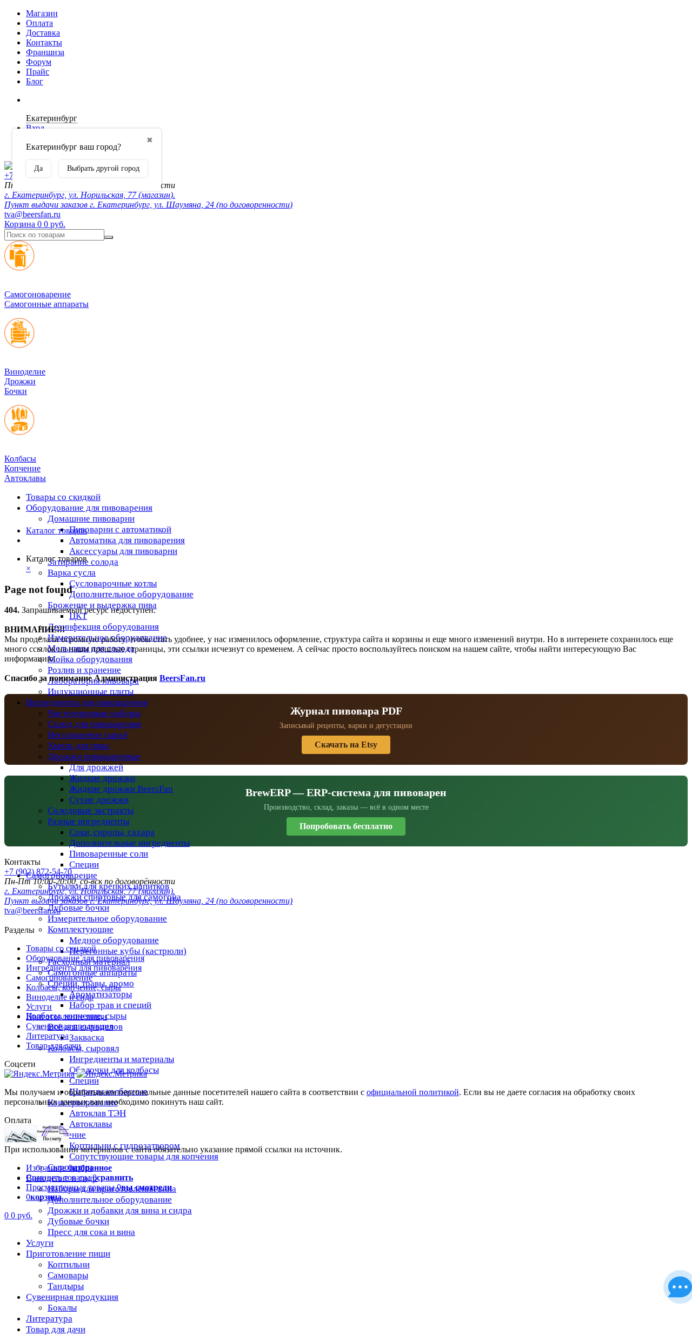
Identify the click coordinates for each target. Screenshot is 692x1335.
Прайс (37, 71)
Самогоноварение (59, 977)
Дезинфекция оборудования (103, 627)
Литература (49, 1318)
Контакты (44, 42)
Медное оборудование (114, 940)
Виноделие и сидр (60, 997)
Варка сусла (72, 573)
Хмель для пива (78, 745)
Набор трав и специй (110, 1005)
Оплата (39, 23)
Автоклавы (90, 1124)
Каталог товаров (56, 530)
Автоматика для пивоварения (127, 540)
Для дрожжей (96, 767)
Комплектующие (81, 929)
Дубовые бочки (78, 908)
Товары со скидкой (63, 497)
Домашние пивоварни (91, 518)
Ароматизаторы (100, 994)
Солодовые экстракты (91, 810)
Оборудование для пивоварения (89, 508)
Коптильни (69, 1264)
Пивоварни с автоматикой (120, 529)
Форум (38, 61)
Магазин (42, 13)
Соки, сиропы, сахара (112, 832)
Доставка (43, 32)
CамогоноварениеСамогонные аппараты (46, 299)
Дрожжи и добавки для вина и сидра (120, 1210)
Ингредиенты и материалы (121, 1059)
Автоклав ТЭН (97, 1113)
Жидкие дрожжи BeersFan (121, 789)
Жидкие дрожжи (102, 778)
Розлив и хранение (84, 670)
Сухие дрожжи (99, 800)
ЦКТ (78, 616)
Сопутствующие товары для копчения (143, 1156)
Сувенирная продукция (72, 1297)
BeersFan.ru (182, 678)
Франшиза (45, 52)
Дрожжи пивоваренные (94, 756)
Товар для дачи (55, 1329)
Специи (84, 864)
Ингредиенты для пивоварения (87, 702)
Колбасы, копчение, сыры (73, 987)
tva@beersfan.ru (32, 214)
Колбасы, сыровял (83, 1048)
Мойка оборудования (90, 659)
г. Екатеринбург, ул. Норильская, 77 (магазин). (89, 194)
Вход (35, 127)
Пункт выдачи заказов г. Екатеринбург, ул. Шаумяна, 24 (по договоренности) (148, 204)
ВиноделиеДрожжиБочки (24, 381)
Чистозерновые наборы (94, 713)
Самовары (68, 1275)
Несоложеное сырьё (88, 735)
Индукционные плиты (91, 691)
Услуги (40, 1243)
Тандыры (66, 1286)
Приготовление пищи (68, 1254)
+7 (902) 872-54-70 (38, 871)
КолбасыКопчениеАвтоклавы (25, 468)
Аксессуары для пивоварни (123, 551)
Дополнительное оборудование (131, 594)
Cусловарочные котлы (113, 583)
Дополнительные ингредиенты (129, 843)
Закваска (86, 1037)
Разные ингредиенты (88, 821)
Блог (34, 81)
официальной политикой (413, 1092)
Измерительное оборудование (107, 918)
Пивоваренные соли (108, 854)
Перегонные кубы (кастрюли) (128, 951)
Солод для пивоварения (94, 724)
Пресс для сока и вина (91, 1232)
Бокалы (62, 1308)
